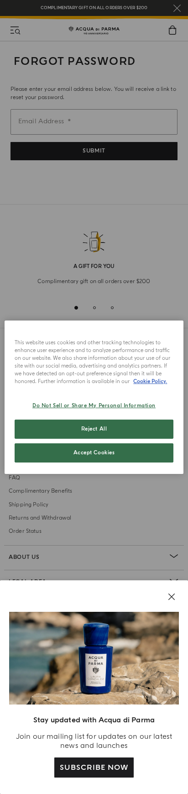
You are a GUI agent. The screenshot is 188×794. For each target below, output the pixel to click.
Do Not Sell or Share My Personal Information (94, 405)
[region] (94, 396)
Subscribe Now (94, 767)
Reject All (94, 429)
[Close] (171, 596)
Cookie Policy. (150, 381)
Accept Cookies (94, 452)
